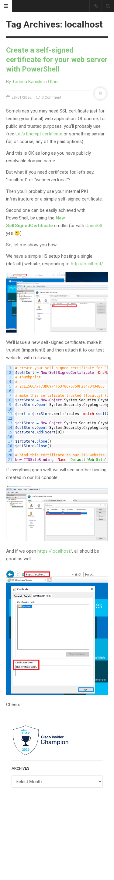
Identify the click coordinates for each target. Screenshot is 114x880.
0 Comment (51, 97)
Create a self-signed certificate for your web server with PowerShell (57, 59)
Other (53, 81)
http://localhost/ (87, 264)
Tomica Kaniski (27, 81)
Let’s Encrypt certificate (39, 134)
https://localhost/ (54, 551)
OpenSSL (94, 225)
